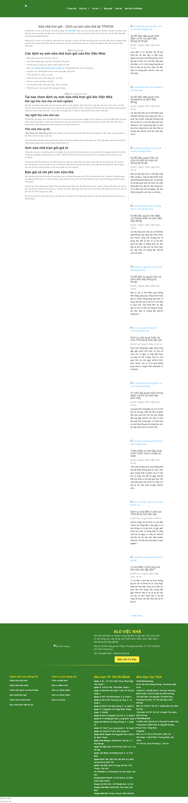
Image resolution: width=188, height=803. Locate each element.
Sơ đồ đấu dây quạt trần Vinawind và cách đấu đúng (144, 99)
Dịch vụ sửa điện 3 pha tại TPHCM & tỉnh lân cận (145, 513)
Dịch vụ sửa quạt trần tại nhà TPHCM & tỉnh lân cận (146, 339)
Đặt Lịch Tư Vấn (127, 659)
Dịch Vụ (82, 8)
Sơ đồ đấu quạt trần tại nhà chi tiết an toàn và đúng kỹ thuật (144, 160)
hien (134, 45)
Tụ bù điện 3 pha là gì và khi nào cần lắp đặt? (145, 568)
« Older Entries (136, 615)
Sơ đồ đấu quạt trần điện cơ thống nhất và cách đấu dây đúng (146, 218)
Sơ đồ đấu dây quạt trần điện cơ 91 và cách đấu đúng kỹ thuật (144, 38)
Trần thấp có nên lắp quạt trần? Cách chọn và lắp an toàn (146, 453)
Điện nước (155, 45)
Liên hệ (118, 8)
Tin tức (95, 8)
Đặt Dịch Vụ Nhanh (133, 8)
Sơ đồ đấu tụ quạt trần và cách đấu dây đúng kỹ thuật (145, 279)
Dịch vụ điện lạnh (60, 680)
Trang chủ (71, 8)
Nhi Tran (136, 344)
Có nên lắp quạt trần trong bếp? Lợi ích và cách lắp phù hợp (146, 395)
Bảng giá (108, 8)
